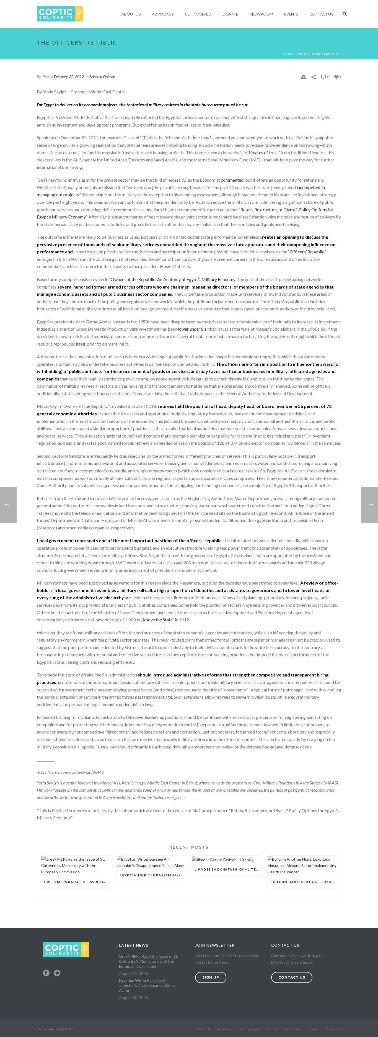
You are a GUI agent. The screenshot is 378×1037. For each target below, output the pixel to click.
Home (288, 54)
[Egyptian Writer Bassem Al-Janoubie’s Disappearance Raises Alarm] (151, 862)
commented (232, 179)
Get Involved (198, 14)
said (135, 137)
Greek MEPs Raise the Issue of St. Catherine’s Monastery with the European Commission (77, 882)
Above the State (157, 619)
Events (291, 14)
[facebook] (46, 973)
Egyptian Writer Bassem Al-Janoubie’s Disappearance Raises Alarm (153, 875)
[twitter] (57, 973)
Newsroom (261, 14)
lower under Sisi (193, 328)
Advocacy (163, 14)
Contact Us (321, 14)
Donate (230, 14)
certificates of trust (259, 152)
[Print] (303, 76)
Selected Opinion (102, 76)
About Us (131, 14)
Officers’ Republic (307, 251)
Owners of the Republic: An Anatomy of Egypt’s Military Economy (173, 279)
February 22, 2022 (69, 76)
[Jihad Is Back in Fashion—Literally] (227, 859)
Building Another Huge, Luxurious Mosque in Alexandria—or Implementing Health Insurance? (303, 882)
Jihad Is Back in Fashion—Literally (228, 869)
